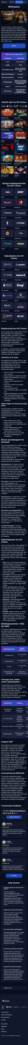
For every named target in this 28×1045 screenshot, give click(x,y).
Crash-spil (17, 106)
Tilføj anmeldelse (14, 817)
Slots (23, 106)
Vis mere (14, 875)
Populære (3, 106)
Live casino (11, 106)
